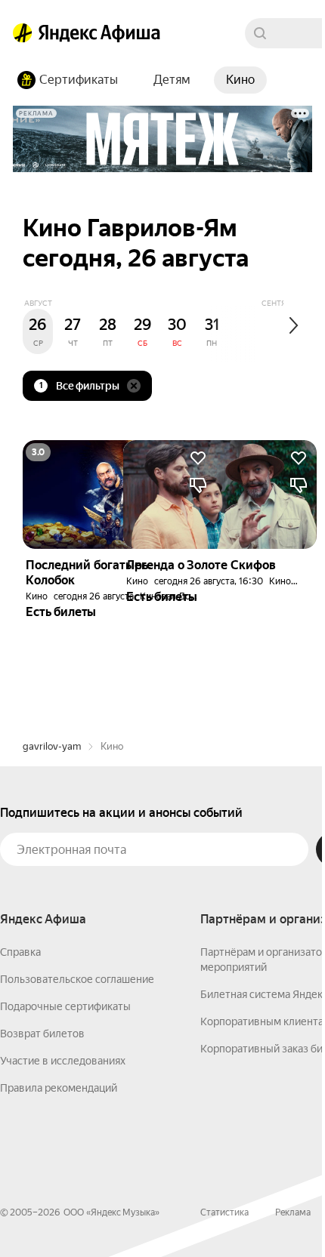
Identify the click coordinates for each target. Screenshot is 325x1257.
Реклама (293, 1212)
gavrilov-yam (52, 746)
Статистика (224, 1212)
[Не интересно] (298, 485)
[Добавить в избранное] (298, 458)
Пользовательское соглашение (77, 979)
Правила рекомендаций (58, 1088)
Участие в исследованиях (62, 1061)
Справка (20, 952)
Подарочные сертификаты (65, 1006)
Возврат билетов (42, 1033)
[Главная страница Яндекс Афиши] (22, 33)
